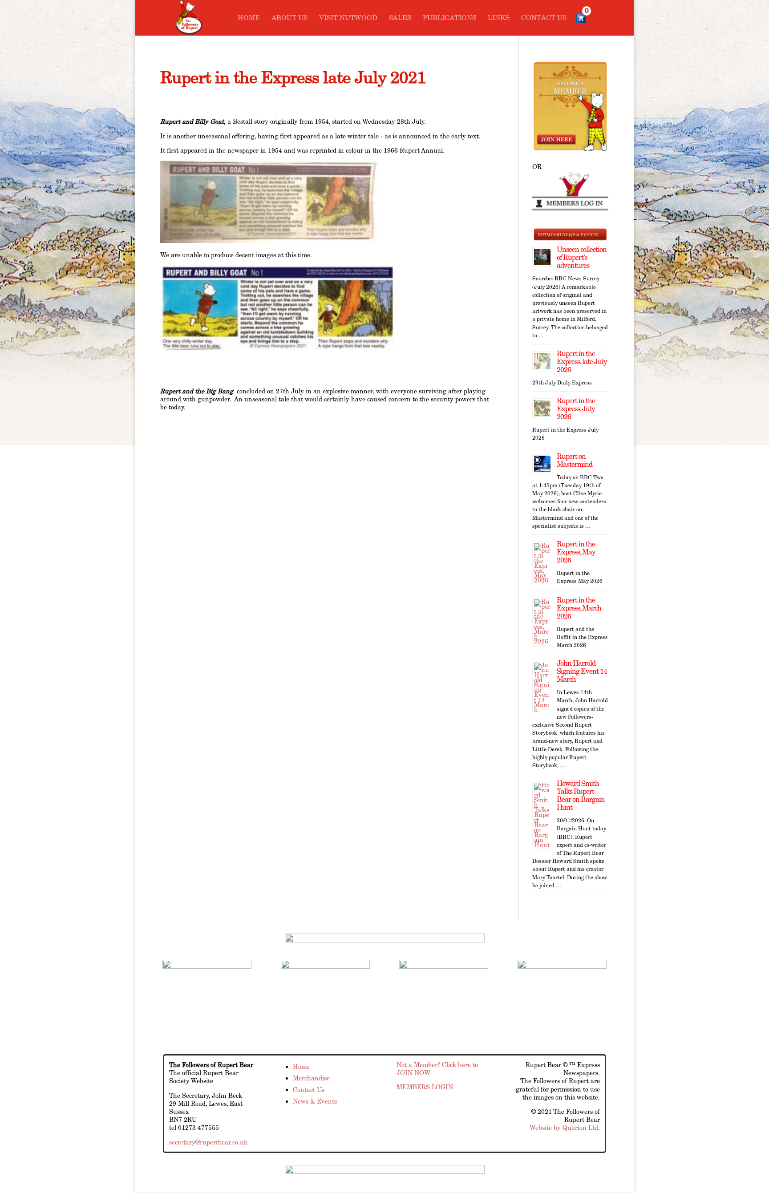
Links (499, 18)
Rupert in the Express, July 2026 (576, 408)
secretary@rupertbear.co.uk (208, 1142)
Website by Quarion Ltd (564, 1128)
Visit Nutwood (348, 18)
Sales (400, 18)
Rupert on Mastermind (574, 460)
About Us (289, 18)
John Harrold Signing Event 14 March (582, 671)
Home (249, 18)
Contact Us (544, 18)
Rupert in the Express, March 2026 (579, 608)
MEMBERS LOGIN (425, 1087)
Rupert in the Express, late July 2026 (582, 361)
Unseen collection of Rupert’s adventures (582, 257)
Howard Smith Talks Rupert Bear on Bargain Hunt (581, 795)
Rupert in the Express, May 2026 (576, 552)
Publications (449, 18)
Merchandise (311, 1078)
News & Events (315, 1101)
